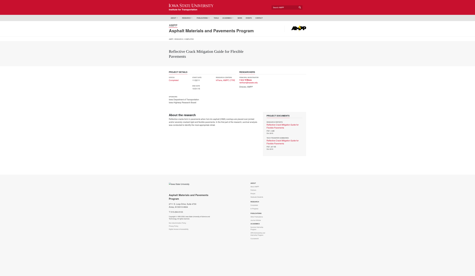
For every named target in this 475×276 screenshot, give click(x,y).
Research (186, 18)
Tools (216, 18)
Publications (202, 18)
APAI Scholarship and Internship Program (257, 234)
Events (249, 18)
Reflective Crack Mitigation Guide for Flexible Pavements (283, 126)
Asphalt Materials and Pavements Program (211, 31)
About (173, 18)
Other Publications (256, 217)
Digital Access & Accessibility (178, 229)
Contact (259, 18)
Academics (227, 18)
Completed (189, 39)
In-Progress (254, 208)
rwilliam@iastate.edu (248, 82)
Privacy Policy (173, 226)
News (240, 18)
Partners (253, 190)
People (252, 193)
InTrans (219, 80)
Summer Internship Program (256, 228)
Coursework (254, 238)
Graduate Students (256, 197)
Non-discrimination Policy (177, 223)
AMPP (171, 39)
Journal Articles (255, 220)
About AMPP (254, 186)
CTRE (232, 80)
